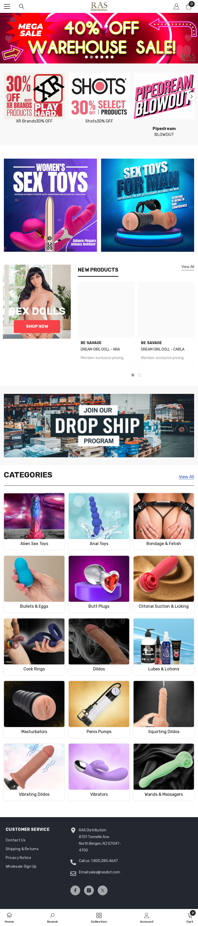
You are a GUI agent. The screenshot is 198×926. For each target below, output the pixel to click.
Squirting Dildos (163, 731)
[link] (52, 917)
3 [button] (96, 57)
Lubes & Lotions (163, 669)
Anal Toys (99, 543)
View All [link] (186, 476)
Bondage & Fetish (163, 543)
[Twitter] (103, 890)
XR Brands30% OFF (34, 121)
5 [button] (107, 57)
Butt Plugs (98, 606)
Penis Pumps (99, 731)
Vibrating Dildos (34, 794)
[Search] (22, 6)
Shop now (37, 326)
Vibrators (99, 794)
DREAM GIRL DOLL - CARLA (162, 349)
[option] (99, 38)
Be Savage (91, 343)
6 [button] (112, 57)
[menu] (7, 6)
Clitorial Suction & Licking (164, 606)
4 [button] (101, 57)
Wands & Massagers (164, 794)
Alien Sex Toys (34, 543)
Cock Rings (34, 669)
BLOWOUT (164, 131)
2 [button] (91, 57)
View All (188, 267)
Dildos (99, 669)
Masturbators (34, 731)
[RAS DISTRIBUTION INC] (34, 96)
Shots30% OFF (99, 121)
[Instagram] (89, 890)
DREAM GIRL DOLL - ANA (100, 349)
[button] (191, 96)
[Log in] (176, 6)
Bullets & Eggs (34, 606)
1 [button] (86, 57)
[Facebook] (75, 890)
